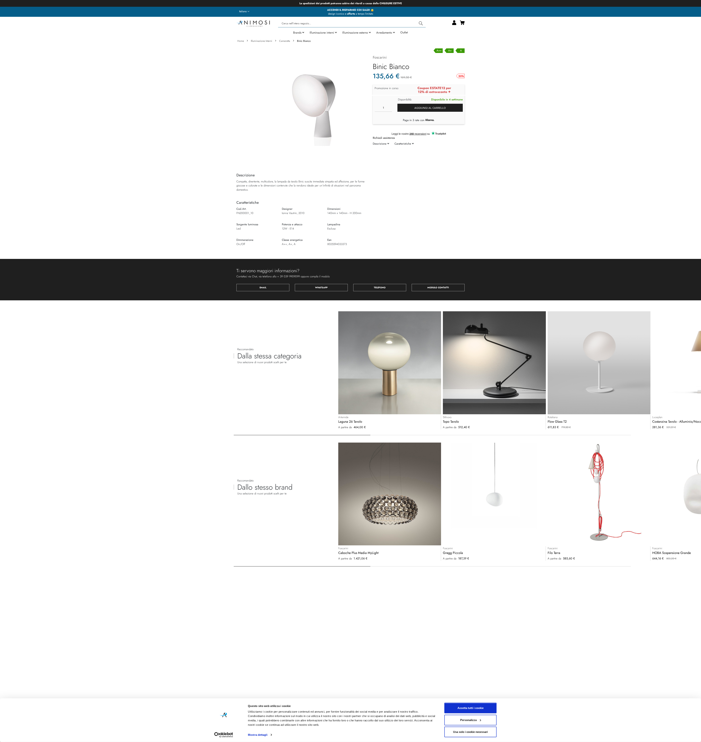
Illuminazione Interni (261, 41)
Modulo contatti (438, 287)
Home (240, 41)
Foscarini (380, 57)
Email (263, 287)
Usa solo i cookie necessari (470, 731)
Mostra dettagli (257, 734)
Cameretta (284, 41)
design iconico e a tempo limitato (350, 14)
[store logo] (253, 23)
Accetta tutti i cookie (470, 708)
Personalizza (468, 719)
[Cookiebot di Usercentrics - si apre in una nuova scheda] (224, 735)
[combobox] (352, 23)
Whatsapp (321, 287)
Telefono (380, 287)
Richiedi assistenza (384, 138)
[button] (244, 11)
